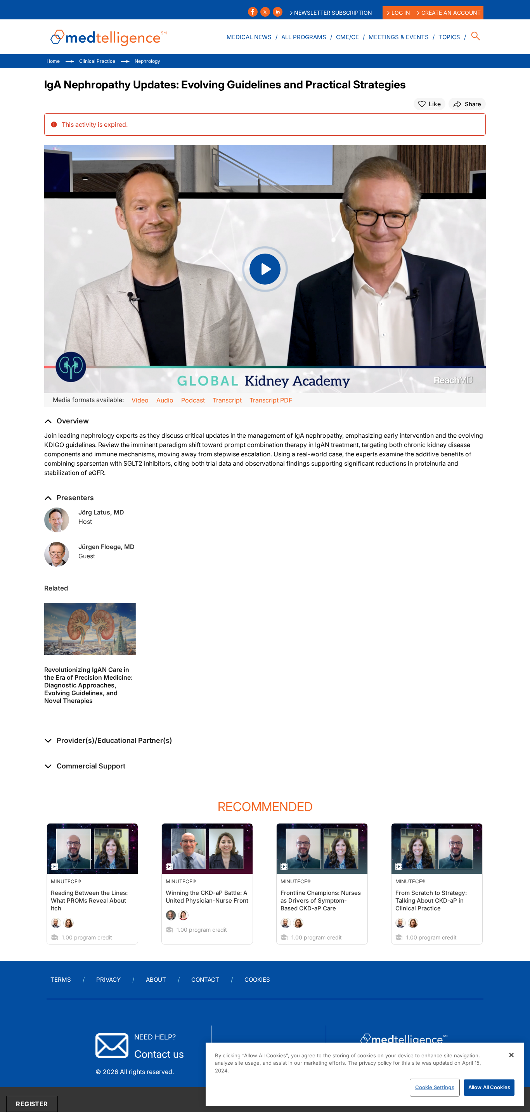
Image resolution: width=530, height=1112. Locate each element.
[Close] (511, 1055)
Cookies (257, 979)
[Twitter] (265, 12)
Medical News (249, 37)
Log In (400, 12)
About (156, 979)
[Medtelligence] (109, 37)
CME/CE (347, 37)
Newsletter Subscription (333, 12)
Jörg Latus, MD (101, 512)
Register (32, 1104)
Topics (449, 37)
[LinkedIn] (277, 12)
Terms (60, 979)
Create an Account (451, 12)
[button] (108, 741)
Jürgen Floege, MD (106, 547)
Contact (205, 979)
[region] (365, 1074)
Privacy (108, 979)
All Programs (303, 37)
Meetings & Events (399, 37)
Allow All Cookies (489, 1087)
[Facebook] (253, 12)
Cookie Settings (434, 1087)
